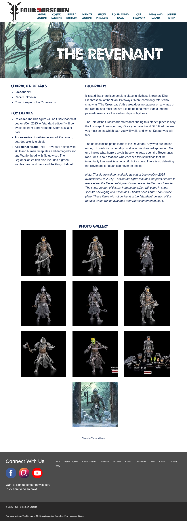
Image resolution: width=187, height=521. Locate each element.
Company (139, 16)
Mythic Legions (71, 461)
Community (141, 461)
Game (120, 16)
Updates (117, 461)
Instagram (24, 473)
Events (156, 16)
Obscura (71, 16)
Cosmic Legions (89, 461)
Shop (171, 16)
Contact (162, 461)
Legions (42, 16)
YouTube (37, 473)
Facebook (11, 473)
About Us (105, 461)
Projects (102, 16)
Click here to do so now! (21, 489)
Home (57, 461)
